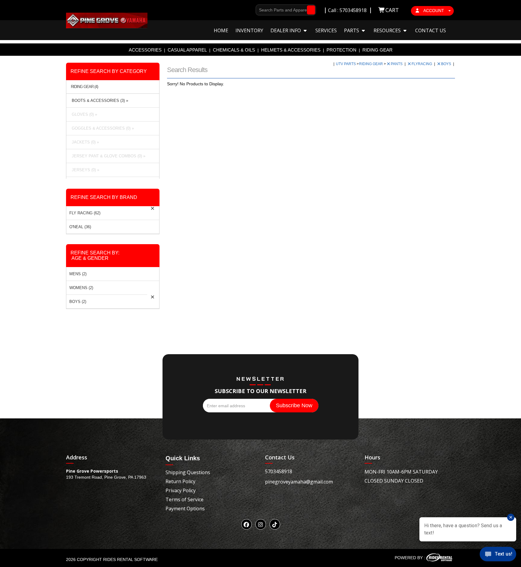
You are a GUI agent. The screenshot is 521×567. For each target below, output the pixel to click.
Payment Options (185, 508)
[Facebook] (246, 524)
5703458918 (278, 471)
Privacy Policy (181, 490)
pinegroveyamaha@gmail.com (299, 481)
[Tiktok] (275, 524)
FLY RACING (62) (84, 213)
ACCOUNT (434, 10)
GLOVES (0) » (83, 114)
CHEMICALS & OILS (234, 49)
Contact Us (430, 30)
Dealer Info (286, 30)
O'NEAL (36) (80, 227)
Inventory (249, 30)
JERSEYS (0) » (84, 170)
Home (221, 30)
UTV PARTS (346, 64)
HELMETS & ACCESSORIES (290, 49)
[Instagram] (260, 524)
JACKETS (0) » (84, 142)
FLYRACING (422, 64)
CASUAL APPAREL (187, 49)
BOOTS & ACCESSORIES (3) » (98, 100)
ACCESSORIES (145, 49)
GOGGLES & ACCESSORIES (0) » (101, 128)
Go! (309, 10)
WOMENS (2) (81, 287)
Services (326, 30)
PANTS (397, 64)
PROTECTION (341, 49)
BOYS (446, 64)
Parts (352, 30)
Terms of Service (185, 499)
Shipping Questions (188, 472)
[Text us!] (498, 555)
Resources (388, 30)
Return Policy (180, 481)
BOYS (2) (77, 301)
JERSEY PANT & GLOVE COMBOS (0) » (107, 156)
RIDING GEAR (377, 49)
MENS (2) (78, 274)
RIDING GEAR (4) (84, 87)
